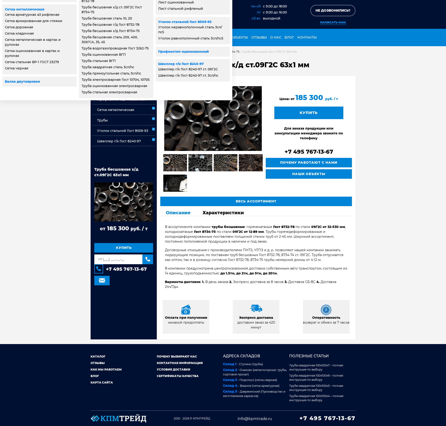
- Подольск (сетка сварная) (250, 380)
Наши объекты (233, 37)
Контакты (307, 37)
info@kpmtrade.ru (255, 418)
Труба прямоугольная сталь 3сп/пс (111, 73)
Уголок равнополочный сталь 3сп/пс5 (190, 38)
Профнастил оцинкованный (183, 51)
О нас (275, 37)
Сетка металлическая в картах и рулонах (33, 42)
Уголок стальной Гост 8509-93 (184, 22)
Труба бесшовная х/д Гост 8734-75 (111, 31)
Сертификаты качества (178, 376)
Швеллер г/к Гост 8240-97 (181, 64)
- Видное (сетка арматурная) (251, 386)
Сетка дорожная (19, 27)
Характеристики (223, 212)
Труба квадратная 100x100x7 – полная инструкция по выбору (316, 367)
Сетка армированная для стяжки (33, 21)
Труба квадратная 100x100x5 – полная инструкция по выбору (316, 388)
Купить (124, 248)
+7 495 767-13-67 (126, 269)
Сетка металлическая (24, 9)
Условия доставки (173, 369)
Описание (178, 212)
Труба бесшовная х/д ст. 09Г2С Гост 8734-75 (112, 9)
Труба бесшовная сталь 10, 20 (107, 18)
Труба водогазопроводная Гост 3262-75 (115, 48)
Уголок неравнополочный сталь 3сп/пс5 (190, 29)
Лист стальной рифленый (180, 9)
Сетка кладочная (19, 33)
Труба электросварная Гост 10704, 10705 (116, 80)
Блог (289, 37)
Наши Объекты (308, 174)
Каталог (98, 356)
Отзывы (259, 37)
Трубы (102, 120)
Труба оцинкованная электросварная (114, 86)
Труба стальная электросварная (109, 92)
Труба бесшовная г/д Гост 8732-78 (110, 25)
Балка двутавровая (22, 81)
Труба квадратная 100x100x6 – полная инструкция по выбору (316, 377)
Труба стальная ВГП (99, 61)
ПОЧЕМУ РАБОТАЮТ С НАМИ (308, 162)
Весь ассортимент (256, 201)
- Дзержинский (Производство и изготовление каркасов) (254, 393)
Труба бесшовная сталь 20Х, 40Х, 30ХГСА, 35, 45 (110, 39)
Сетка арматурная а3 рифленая (32, 15)
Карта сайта (102, 382)
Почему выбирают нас (177, 356)
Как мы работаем (106, 369)
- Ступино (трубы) (243, 364)
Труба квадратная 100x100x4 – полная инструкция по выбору (316, 398)
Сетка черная (16, 68)
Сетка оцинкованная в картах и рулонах (32, 53)
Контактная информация (180, 363)
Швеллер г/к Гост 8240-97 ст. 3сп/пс (188, 75)
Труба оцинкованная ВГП (104, 54)
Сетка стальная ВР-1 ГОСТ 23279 (32, 62)
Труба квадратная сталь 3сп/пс (108, 67)
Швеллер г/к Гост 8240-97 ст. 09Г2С (188, 69)
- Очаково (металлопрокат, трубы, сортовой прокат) (255, 372)
